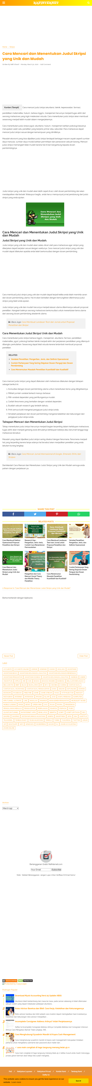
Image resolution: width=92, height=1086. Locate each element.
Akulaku (61, 669)
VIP (4, 724)
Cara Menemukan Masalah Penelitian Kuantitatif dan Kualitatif (39, 369)
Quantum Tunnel (10, 712)
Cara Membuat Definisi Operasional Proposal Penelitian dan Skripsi (11, 542)
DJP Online (71, 689)
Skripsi (50, 716)
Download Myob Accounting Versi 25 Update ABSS (38, 995)
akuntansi (71, 669)
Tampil (15, 107)
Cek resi (54, 685)
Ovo (45, 704)
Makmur (43, 700)
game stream (46, 693)
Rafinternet (46, 3)
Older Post (83, 656)
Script (61, 712)
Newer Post (8, 656)
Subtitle (83, 716)
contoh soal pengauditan (38, 689)
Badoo (37, 681)
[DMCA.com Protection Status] (25, 981)
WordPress (41, 724)
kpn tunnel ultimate (12, 700)
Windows (30, 724)
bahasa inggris (48, 681)
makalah (33, 700)
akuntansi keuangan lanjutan (33, 673)
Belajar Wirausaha (75, 681)
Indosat (79, 693)
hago (57, 693)
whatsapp (12, 724)
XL (57, 724)
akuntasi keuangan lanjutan (55, 677)
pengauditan (29, 708)
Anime (82, 677)
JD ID (53, 697)
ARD (24, 681)
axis (29, 681)
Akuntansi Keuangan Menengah (62, 673)
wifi (21, 724)
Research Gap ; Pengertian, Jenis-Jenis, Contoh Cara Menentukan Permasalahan (35, 543)
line (25, 700)
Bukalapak (33, 685)
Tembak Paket (21, 720)
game (36, 693)
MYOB (20, 704)
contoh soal (74, 685)
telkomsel (8, 720)
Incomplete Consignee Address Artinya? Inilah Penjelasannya (43, 1021)
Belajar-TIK (8, 685)
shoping (15, 716)
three (56, 720)
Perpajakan (43, 708)
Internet (18, 697)
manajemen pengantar (59, 700)
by (41, 685)
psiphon (62, 708)
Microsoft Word (78, 700)
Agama (52, 669)
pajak (52, 704)
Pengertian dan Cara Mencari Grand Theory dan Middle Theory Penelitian (33, 577)
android (74, 677)
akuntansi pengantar (12, 677)
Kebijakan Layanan (24, 1071)
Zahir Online (8, 728)
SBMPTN (53, 712)
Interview (29, 697)
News (27, 704)
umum (84, 720)
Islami (46, 697)
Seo (83, 712)
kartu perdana (64, 697)
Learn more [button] (16, 1082)
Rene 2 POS (42, 712)
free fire (28, 693)
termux (48, 720)
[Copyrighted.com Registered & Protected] (9, 981)
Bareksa (60, 681)
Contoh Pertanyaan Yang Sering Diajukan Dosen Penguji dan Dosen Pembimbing (42, 364)
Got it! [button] (78, 1081)
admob (34, 669)
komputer (77, 697)
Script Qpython (73, 712)
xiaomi (51, 724)
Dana (54, 689)
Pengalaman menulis (12, 708)
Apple (17, 681)
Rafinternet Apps (28, 712)
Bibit (17, 685)
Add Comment (45, 64)
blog (24, 685)
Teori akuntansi (36, 720)
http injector (67, 693)
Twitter (76, 720)
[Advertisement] (46, 25)
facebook (17, 693)
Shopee (6, 716)
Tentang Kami (76, 1071)
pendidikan (70, 704)
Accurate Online (21, 669)
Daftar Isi (46, 1075)
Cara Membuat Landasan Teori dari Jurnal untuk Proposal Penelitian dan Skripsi (57, 543)
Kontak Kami (61, 1071)
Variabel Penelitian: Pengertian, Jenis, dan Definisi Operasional (40, 359)
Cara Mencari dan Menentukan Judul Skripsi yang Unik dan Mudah (11, 570)
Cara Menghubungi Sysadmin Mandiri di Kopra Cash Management (45, 1034)
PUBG (71, 708)
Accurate (7, 669)
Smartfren (60, 716)
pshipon (53, 708)
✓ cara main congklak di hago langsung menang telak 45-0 (42, 1047)
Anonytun (7, 681)
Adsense (43, 669)
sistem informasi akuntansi (33, 716)
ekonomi (7, 693)
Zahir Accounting (68, 724)
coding (63, 685)
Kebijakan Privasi (44, 1071)
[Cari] (88, 2)
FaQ (10, 1071)
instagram (7, 697)
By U (47, 685)
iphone (39, 697)
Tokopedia (66, 720)
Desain (61, 689)
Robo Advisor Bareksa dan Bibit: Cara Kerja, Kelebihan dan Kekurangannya (49, 1008)
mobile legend (9, 704)
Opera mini (37, 704)
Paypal (60, 704)
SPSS (69, 716)
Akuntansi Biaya (10, 673)
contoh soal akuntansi (13, 689)
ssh (75, 716)
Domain (81, 689)
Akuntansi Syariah (32, 677)
